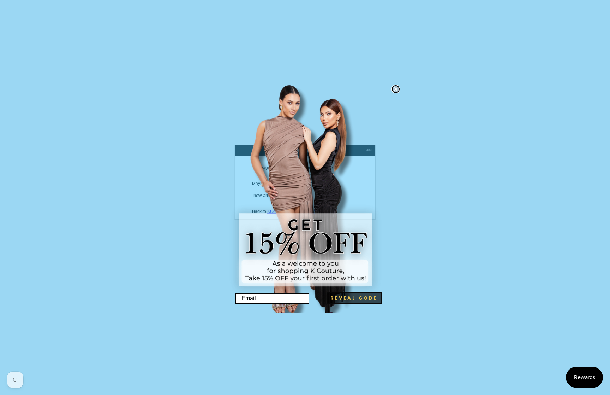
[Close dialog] (395, 89)
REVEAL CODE (354, 298)
